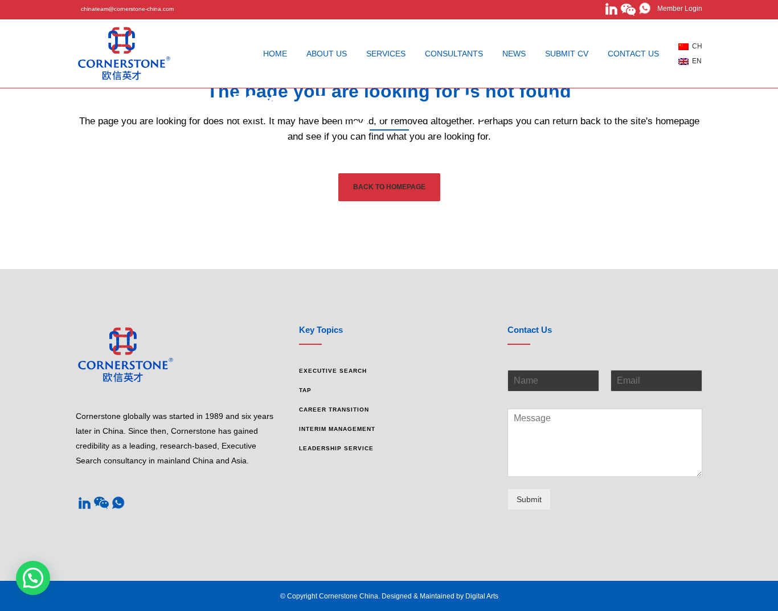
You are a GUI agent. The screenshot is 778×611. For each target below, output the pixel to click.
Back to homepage (389, 187)
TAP (305, 390)
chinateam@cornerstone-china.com (127, 9)
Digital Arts (481, 596)
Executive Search (333, 371)
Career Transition (334, 409)
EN (695, 61)
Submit (529, 499)
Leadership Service (336, 448)
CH (695, 46)
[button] (33, 578)
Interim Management (337, 429)
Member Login (677, 9)
